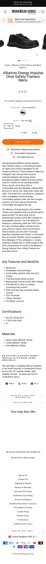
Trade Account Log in (23, 524)
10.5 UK (12, 133)
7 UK (8, 126)
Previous (4, 20)
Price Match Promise (23, 508)
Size (21, 121)
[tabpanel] (24, 20)
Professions (23, 520)
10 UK (37, 126)
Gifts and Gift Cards (23, 491)
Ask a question (23, 402)
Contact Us (23, 479)
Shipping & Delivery (23, 483)
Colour (23, 107)
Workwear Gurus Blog (22, 496)
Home (7, 65)
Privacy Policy (23, 516)
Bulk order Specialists (25, 19)
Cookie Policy (23, 512)
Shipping (18, 101)
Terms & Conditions (23, 500)
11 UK (24, 133)
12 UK (34, 133)
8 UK (18, 126)
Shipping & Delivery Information (22, 396)
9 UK (27, 126)
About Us (23, 475)
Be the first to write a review (23, 458)
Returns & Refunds (23, 487)
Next (42, 20)
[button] (23, 457)
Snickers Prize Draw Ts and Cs (23, 504)
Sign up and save (22, 531)
